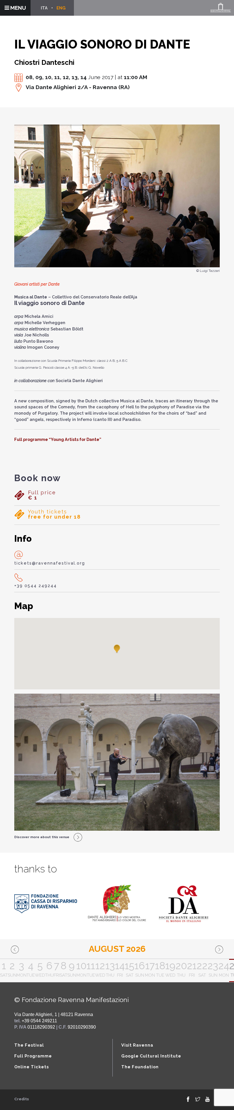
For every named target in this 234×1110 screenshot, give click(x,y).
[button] (117, 649)
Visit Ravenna (137, 1045)
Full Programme (33, 1055)
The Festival (29, 1045)
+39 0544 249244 (35, 585)
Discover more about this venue (41, 837)
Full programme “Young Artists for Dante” (57, 439)
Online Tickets (31, 1066)
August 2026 (117, 949)
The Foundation (140, 1066)
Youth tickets (54, 514)
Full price (42, 495)
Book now (37, 478)
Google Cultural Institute (151, 1055)
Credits (21, 1099)
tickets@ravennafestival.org (49, 563)
